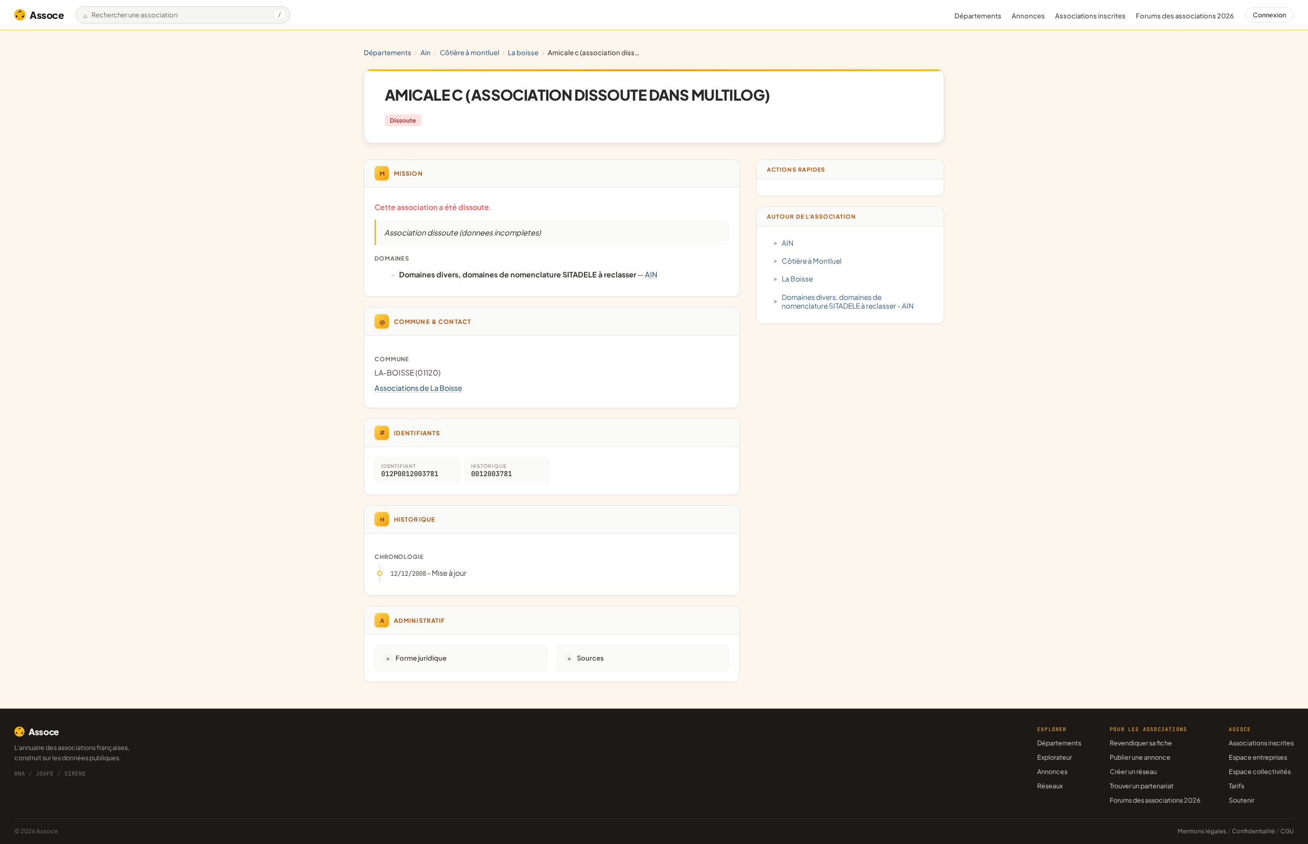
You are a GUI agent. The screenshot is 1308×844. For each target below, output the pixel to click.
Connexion (1269, 15)
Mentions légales (1202, 831)
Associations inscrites (1090, 16)
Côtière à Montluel (469, 52)
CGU (1287, 831)
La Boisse (523, 52)
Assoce (47, 15)
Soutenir (1241, 800)
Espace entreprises (1258, 757)
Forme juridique (421, 657)
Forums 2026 (1185, 16)
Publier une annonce (1140, 757)
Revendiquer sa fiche (1141, 743)
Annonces (1028, 16)
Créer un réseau (1133, 771)
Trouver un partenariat (1142, 786)
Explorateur (1054, 757)
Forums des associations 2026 (1155, 800)
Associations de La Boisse (418, 387)
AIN (426, 52)
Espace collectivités (1260, 771)
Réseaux (1050, 786)
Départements (977, 16)
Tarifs (1236, 786)
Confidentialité (1253, 831)
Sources (590, 657)
